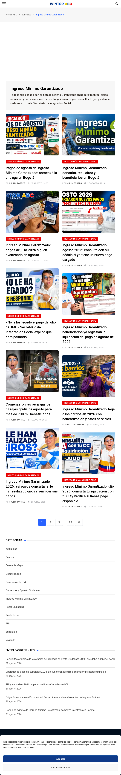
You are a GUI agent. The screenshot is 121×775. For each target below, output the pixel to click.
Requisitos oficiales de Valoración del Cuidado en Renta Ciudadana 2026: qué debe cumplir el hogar (60, 659)
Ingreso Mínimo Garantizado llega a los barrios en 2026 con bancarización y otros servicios (88, 414)
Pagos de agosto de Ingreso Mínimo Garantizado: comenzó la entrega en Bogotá (31, 173)
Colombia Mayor (15, 565)
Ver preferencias (60, 767)
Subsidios (11, 631)
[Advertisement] (60, 45)
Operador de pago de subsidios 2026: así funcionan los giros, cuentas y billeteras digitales (56, 671)
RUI (8, 623)
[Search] (117, 3)
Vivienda (10, 640)
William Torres (75, 424)
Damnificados (13, 573)
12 (70, 522)
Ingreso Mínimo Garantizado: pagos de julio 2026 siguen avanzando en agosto (28, 250)
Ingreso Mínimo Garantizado (21, 598)
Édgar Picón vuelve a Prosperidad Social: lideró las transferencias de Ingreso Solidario (53, 697)
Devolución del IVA (16, 582)
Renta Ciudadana (15, 606)
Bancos (10, 557)
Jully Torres (18, 183)
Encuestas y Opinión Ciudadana (23, 590)
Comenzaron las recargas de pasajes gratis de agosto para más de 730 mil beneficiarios (29, 409)
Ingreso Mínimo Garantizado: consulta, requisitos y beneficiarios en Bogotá (84, 173)
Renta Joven (12, 615)
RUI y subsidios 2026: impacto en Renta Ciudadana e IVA (37, 684)
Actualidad (11, 548)
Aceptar (60, 759)
